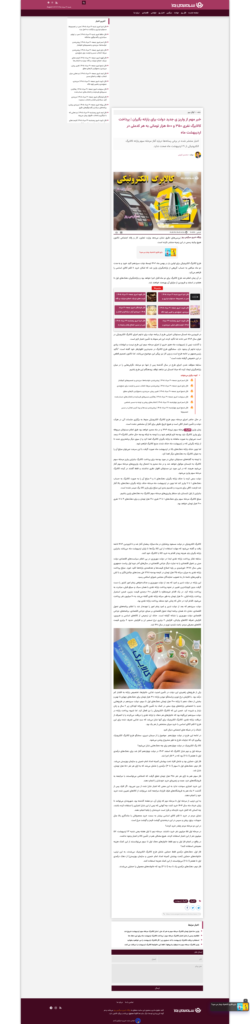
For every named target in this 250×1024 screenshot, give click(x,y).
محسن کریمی (183, 154)
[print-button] (116, 232)
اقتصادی (145, 12)
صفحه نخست (193, 12)
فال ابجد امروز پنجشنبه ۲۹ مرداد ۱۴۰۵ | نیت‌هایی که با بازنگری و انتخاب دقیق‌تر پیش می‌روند (88, 114)
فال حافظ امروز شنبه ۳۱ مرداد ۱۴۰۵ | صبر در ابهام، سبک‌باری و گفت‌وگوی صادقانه (88, 36)
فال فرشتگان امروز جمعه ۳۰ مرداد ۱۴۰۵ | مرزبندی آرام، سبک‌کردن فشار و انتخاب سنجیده (130, 310)
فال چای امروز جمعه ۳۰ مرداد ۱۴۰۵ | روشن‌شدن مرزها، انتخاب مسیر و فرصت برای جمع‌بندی (152, 385)
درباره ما (137, 12)
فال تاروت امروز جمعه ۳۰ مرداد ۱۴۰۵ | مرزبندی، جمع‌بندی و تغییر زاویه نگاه (174, 310)
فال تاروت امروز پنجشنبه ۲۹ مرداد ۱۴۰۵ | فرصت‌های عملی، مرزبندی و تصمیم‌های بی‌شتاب (175, 323)
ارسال (157, 988)
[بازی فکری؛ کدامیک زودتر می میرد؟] (242, 1006)
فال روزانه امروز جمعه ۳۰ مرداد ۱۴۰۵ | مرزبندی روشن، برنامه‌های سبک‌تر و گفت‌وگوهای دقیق (87, 106)
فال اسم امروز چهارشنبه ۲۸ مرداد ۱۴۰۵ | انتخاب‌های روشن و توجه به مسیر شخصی (156, 402)
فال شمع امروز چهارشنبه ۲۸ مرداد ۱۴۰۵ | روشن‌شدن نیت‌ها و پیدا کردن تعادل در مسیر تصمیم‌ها (154, 410)
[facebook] (187, 908)
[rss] (56, 3)
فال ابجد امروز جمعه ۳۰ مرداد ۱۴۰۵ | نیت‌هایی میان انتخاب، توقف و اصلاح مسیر (88, 75)
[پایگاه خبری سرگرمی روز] (187, 5)
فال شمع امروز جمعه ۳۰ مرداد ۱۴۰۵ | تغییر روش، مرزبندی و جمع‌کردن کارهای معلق (155, 391)
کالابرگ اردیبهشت (181, 901)
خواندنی (153, 12)
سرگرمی (169, 12)
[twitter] (192, 908)
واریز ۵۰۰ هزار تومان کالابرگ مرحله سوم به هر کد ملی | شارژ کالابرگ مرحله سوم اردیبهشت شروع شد (161, 931)
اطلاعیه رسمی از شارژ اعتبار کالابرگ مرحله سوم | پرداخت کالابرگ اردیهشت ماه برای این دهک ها (163, 935)
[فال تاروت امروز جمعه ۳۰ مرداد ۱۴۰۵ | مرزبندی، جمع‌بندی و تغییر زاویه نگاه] (195, 310)
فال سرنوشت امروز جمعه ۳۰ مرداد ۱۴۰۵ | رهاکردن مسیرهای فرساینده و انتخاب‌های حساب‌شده (151, 396)
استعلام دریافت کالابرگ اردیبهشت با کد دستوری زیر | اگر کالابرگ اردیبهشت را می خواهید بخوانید (163, 940)
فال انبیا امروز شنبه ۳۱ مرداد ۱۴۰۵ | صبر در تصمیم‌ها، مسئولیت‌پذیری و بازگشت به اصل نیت (175, 297)
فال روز (183, 12)
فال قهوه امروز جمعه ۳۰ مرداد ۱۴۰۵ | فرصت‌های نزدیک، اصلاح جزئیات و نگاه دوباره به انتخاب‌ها (130, 297)
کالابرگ (188, 429)
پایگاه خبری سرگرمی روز (191, 237)
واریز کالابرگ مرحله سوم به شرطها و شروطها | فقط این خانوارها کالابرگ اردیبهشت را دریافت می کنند (161, 944)
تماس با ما (129, 1002)
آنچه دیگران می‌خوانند (189, 375)
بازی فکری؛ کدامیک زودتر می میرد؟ (223, 1004)
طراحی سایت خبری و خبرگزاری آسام (124, 1021)
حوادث (176, 12)
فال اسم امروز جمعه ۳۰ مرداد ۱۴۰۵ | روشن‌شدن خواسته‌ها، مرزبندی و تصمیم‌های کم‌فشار (153, 380)
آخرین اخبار (100, 21)
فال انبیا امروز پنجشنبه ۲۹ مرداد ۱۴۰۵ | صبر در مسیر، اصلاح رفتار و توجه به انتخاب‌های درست (130, 323)
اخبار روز (161, 12)
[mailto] (120, 232)
